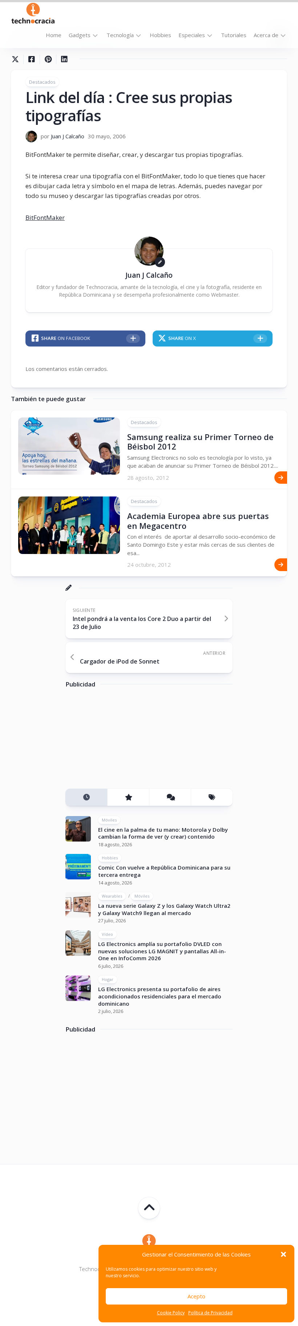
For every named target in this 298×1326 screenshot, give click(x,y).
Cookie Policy (171, 1313)
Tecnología (120, 35)
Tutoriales (233, 35)
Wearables (112, 896)
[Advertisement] (119, 741)
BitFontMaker (45, 217)
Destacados (42, 82)
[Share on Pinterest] (48, 59)
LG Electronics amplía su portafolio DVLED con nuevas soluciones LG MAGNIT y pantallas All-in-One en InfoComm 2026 (162, 951)
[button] (283, 1254)
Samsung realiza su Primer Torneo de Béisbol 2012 (200, 441)
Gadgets (79, 35)
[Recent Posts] (86, 797)
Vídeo (107, 934)
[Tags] (212, 797)
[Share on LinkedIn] (64, 59)
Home (53, 35)
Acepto (196, 1296)
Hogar (107, 979)
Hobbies (160, 35)
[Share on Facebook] (31, 59)
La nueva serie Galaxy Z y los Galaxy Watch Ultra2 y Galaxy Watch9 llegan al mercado (164, 909)
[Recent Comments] (170, 797)
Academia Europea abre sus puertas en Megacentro (198, 520)
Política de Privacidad (210, 1313)
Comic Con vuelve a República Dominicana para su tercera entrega (164, 871)
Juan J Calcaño (67, 136)
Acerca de (266, 35)
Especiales (191, 35)
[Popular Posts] (128, 797)
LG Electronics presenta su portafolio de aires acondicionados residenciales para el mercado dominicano (159, 996)
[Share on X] (17, 59)
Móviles (109, 820)
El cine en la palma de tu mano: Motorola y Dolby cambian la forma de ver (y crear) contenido (163, 833)
